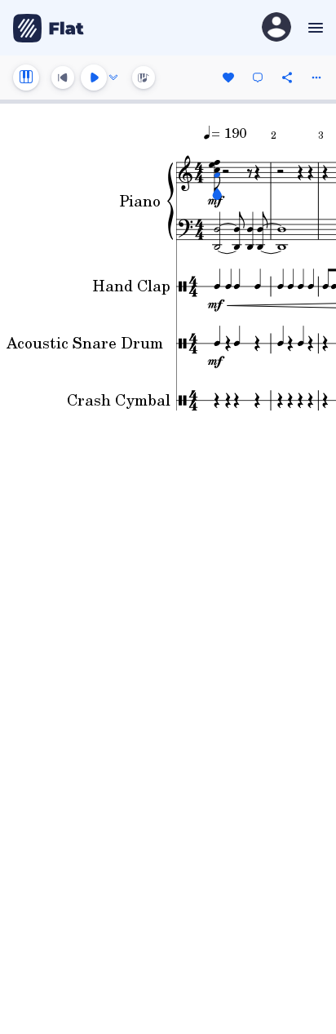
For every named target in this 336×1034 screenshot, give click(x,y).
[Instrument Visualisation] (143, 77)
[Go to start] (62, 77)
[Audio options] (113, 77)
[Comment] (257, 77)
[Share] (287, 77)
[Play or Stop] (94, 77)
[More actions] (316, 77)
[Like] (228, 77)
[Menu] (313, 28)
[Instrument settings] (26, 77)
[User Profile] (276, 28)
